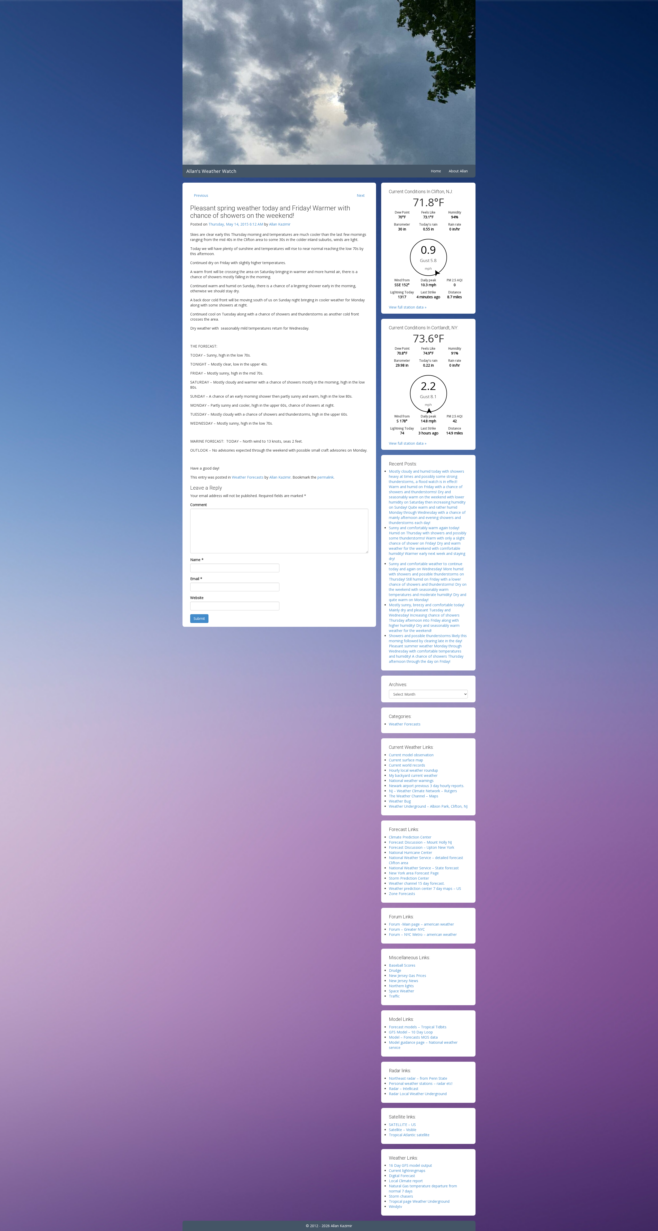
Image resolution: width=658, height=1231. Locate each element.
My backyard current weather (413, 775)
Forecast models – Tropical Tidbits (417, 1026)
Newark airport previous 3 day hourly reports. (426, 785)
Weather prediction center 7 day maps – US (425, 888)
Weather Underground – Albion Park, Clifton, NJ (428, 806)
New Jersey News (403, 980)
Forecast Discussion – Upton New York (421, 847)
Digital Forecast (402, 1175)
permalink (325, 477)
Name (197, 559)
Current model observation (411, 754)
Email (196, 578)
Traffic (394, 996)
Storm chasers (401, 1196)
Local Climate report (406, 1180)
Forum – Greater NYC (407, 929)
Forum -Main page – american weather (421, 924)
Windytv (395, 1206)
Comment (198, 504)
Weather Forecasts (247, 477)
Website (197, 597)
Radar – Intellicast (403, 1088)
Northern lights (401, 985)
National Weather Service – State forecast (424, 867)
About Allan (458, 171)
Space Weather (401, 990)
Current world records (407, 765)
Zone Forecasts (402, 893)
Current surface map (406, 760)
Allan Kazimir (279, 224)
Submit (199, 618)
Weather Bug (400, 801)
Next (361, 195)
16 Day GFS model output (410, 1165)
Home (436, 171)
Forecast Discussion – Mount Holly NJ (420, 842)
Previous (201, 195)
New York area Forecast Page (414, 873)
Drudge (395, 970)
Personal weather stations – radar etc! (420, 1083)
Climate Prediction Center (410, 837)
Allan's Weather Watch (211, 171)
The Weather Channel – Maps (413, 796)
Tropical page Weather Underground (419, 1201)
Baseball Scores (402, 965)
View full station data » (407, 307)
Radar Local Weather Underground (418, 1093)
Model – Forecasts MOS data (413, 1037)
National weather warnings (411, 780)
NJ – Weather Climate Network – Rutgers (423, 790)
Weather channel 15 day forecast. (417, 883)
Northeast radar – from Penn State (418, 1078)
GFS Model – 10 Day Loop (411, 1032)
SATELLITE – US (402, 1124)
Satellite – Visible (402, 1129)
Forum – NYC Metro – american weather (423, 934)
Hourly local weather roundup (413, 770)
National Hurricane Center (410, 852)
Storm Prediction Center (409, 878)
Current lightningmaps (407, 1170)
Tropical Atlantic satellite (409, 1134)
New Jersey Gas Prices (407, 975)
